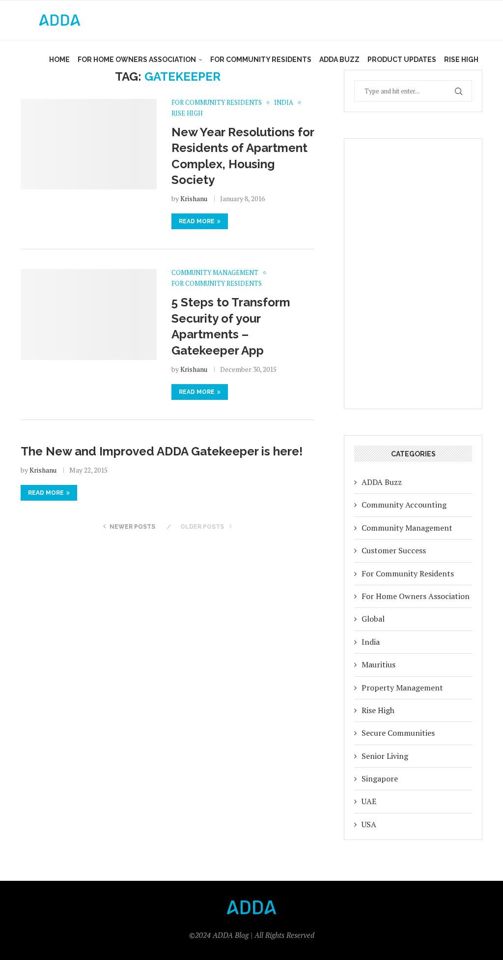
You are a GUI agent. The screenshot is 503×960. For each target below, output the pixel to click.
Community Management (407, 527)
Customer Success (394, 550)
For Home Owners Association (137, 59)
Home (59, 59)
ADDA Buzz (339, 59)
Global (373, 618)
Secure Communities (398, 732)
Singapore (380, 778)
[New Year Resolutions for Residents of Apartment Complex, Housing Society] (89, 144)
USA (369, 824)
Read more (197, 221)
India (371, 641)
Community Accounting (404, 504)
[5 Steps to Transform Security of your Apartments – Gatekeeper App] (89, 314)
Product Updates (401, 59)
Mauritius (378, 664)
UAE (369, 801)
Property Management (402, 687)
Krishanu (193, 198)
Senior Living (385, 755)
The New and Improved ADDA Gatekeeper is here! (162, 451)
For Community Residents (260, 59)
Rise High (461, 59)
